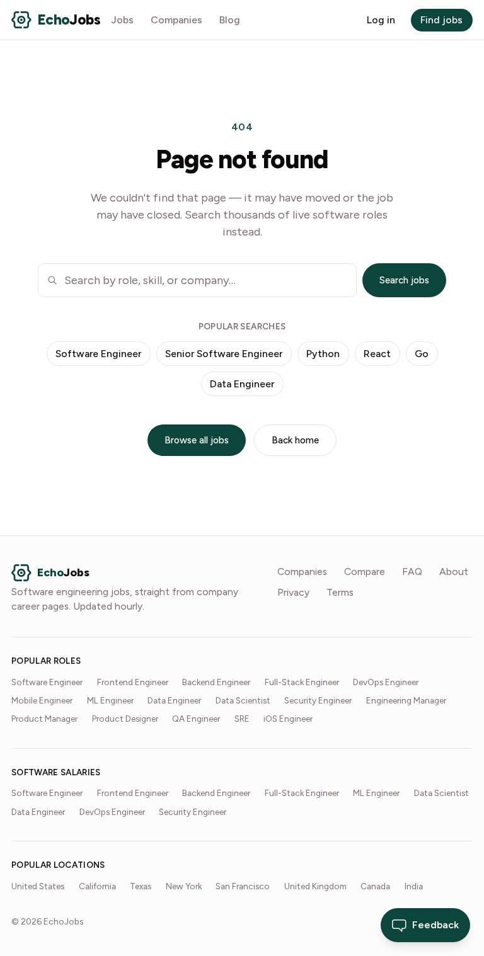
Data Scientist (243, 700)
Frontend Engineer (132, 682)
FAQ (412, 572)
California (97, 886)
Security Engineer (318, 700)
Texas (140, 886)
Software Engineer (98, 354)
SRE (242, 719)
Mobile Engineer (41, 700)
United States (37, 886)
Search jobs (404, 280)
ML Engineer (110, 700)
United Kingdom (315, 886)
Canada (375, 886)
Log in (381, 20)
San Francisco (243, 886)
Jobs (123, 20)
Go (422, 354)
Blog (229, 20)
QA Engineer (196, 719)
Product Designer (125, 719)
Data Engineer (242, 384)
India (414, 886)
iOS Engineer (288, 719)
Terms (340, 592)
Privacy (293, 592)
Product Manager (44, 719)
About (453, 572)
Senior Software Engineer (223, 354)
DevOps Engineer (385, 682)
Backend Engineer (216, 682)
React (377, 354)
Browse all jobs (196, 440)
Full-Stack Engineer (302, 682)
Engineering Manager (406, 700)
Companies (176, 20)
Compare (364, 572)
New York (184, 886)
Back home (295, 440)
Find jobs (441, 20)
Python (323, 354)
